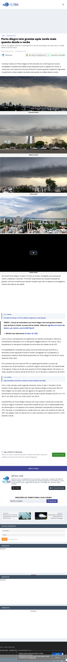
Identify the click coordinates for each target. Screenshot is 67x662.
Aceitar (57, 654)
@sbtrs (6, 328)
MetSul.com (8, 55)
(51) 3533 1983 (4, 650)
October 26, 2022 (31, 333)
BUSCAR (53, 501)
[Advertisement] (33, 658)
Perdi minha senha (12, 539)
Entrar (4, 539)
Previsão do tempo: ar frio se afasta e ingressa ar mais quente (25, 318)
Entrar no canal (59, 454)
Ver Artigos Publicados (58, 488)
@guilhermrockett (54, 325)
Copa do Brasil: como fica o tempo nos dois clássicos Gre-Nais (25, 381)
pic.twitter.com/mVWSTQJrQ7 (22, 328)
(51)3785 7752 (13, 650)
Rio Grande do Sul (11, 35)
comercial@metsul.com (24, 650)
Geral (3, 35)
